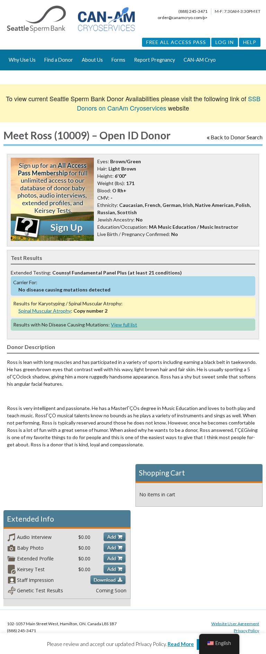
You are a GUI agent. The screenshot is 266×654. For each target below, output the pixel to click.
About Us (92, 60)
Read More (181, 644)
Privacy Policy (246, 630)
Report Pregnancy (154, 60)
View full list (124, 325)
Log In (224, 42)
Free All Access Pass (176, 42)
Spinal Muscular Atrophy (44, 311)
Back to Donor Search (237, 137)
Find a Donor (58, 60)
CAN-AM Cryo (200, 60)
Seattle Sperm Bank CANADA (71, 19)
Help (249, 42)
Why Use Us (22, 60)
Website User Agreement (235, 623)
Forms (118, 60)
